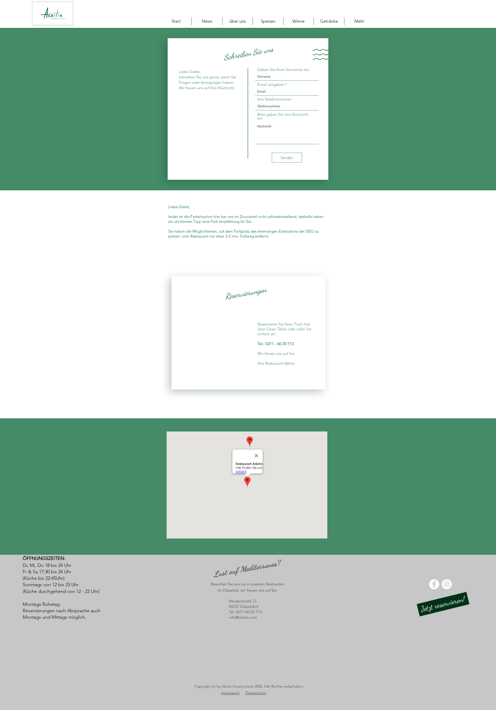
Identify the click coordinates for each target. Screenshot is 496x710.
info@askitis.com (243, 617)
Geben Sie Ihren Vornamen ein (283, 69)
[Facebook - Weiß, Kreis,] (434, 584)
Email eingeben (270, 84)
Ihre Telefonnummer (274, 99)
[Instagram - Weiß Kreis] (447, 584)
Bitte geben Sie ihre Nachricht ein (282, 116)
